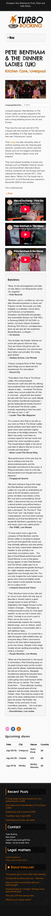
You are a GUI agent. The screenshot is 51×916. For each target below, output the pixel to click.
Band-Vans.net (22, 867)
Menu (11, 38)
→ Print (8, 193)
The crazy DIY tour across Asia (20, 895)
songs (13, 142)
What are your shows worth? (18, 899)
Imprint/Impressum (13, 857)
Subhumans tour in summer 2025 (20, 811)
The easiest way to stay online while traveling (26, 874)
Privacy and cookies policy (16, 860)
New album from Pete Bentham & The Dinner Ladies (26, 806)
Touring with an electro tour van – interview (24, 878)
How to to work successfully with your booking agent (22, 883)
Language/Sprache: (13, 105)
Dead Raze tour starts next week (20, 819)
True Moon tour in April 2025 (18, 815)
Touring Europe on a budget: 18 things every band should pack (25, 890)
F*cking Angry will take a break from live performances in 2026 (23, 799)
